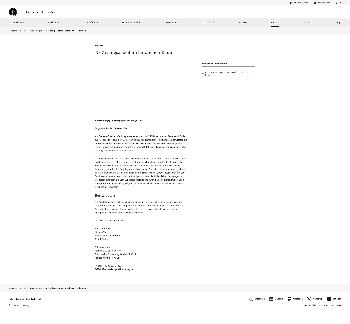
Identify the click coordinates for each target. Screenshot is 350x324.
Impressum (336, 305)
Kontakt (20, 299)
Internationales (131, 22)
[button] (337, 2)
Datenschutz (324, 305)
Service (308, 22)
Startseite (13, 30)
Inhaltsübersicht (34, 299)
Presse (243, 22)
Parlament (54, 22)
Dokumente (171, 22)
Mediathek (208, 22)
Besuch (275, 22)
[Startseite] (32, 12)
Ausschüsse (91, 22)
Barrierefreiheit (310, 305)
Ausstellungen (36, 30)
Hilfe (11, 299)
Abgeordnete (16, 22)
